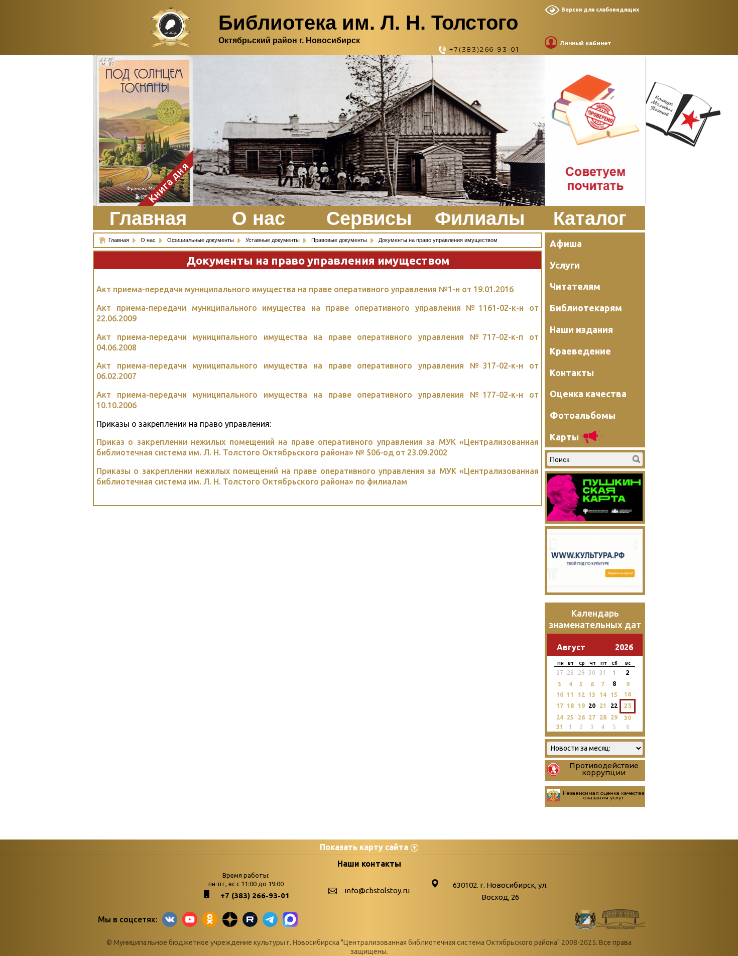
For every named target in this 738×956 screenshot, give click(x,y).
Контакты (572, 373)
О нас (258, 218)
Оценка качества (588, 394)
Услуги (565, 265)
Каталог (590, 218)
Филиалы (480, 218)
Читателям (575, 286)
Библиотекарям (586, 308)
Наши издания (581, 329)
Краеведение (580, 351)
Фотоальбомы (583, 415)
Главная (148, 218)
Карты (564, 437)
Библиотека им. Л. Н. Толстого (368, 23)
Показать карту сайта (364, 847)
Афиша (566, 243)
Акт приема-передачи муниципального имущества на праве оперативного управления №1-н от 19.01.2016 (305, 289)
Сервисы (369, 218)
